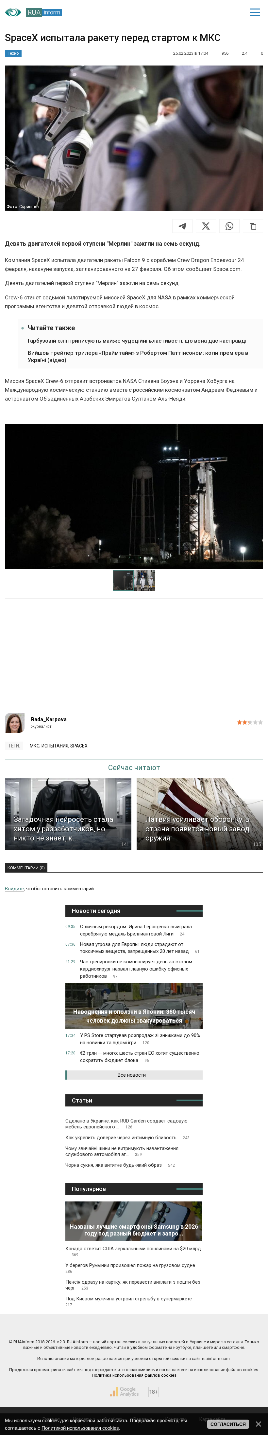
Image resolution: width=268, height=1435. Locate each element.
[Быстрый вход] (232, 12)
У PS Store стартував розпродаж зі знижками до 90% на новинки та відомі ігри (140, 1039)
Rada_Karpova (49, 719)
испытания (55, 745)
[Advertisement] (134, 657)
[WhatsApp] (229, 226)
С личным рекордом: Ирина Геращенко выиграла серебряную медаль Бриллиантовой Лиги (136, 930)
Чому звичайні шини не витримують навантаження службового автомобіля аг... (121, 1151)
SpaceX (79, 745)
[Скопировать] (253, 226)
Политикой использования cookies (80, 1428)
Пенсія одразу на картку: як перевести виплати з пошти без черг (132, 1285)
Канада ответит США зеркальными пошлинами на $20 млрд (133, 1251)
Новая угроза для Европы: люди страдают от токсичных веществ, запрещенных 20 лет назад (140, 947)
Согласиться (228, 1424)
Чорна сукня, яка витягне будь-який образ (120, 1165)
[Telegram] (182, 226)
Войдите (14, 889)
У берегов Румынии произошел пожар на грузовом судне (130, 1268)
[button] (257, 430)
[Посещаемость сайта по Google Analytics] (124, 1392)
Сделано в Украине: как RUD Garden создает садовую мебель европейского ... (126, 1124)
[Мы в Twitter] (198, 1328)
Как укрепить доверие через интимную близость (127, 1138)
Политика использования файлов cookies (134, 1375)
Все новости (132, 1075)
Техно (13, 53)
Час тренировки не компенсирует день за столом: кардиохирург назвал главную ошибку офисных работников (136, 969)
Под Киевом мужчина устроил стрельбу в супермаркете (128, 1301)
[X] (206, 226)
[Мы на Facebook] (69, 1328)
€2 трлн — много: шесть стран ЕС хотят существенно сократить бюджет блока (139, 1056)
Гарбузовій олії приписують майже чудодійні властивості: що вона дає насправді (137, 340)
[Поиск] (209, 12)
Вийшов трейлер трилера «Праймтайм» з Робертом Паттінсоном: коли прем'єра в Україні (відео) (138, 356)
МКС (35, 745)
